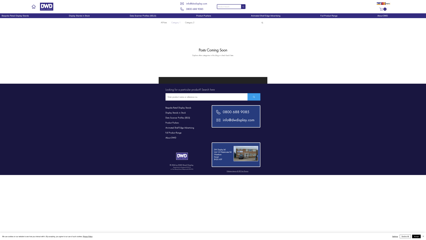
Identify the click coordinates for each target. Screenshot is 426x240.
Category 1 (176, 22)
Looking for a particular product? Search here (190, 89)
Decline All (405, 236)
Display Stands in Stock (176, 112)
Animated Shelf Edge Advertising (180, 127)
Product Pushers (172, 122)
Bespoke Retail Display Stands (178, 107)
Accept (416, 236)
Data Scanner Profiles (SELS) (178, 117)
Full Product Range (173, 132)
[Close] (423, 236)
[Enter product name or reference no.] (254, 97)
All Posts (164, 22)
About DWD (171, 137)
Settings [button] (395, 236)
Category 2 (189, 22)
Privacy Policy (88, 236)
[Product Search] (243, 7)
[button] (383, 9)
